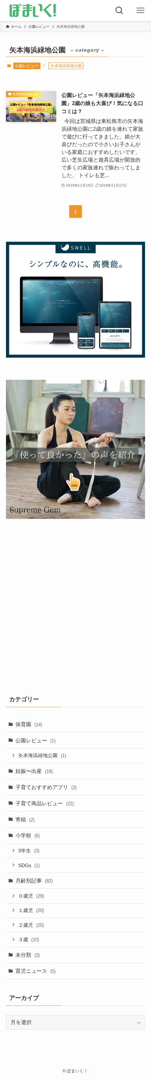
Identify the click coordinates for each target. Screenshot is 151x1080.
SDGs (29, 865)
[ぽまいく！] (32, 10)
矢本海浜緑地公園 (42, 755)
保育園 (28, 724)
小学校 (27, 835)
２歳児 (31, 925)
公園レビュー (26, 66)
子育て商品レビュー (44, 803)
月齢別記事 (34, 881)
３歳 (28, 939)
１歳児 (31, 910)
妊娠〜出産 (34, 771)
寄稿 (24, 819)
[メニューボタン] (140, 10)
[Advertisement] (75, 605)
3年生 (28, 850)
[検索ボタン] (119, 10)
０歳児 (31, 896)
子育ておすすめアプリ (46, 787)
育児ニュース (35, 971)
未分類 (27, 955)
